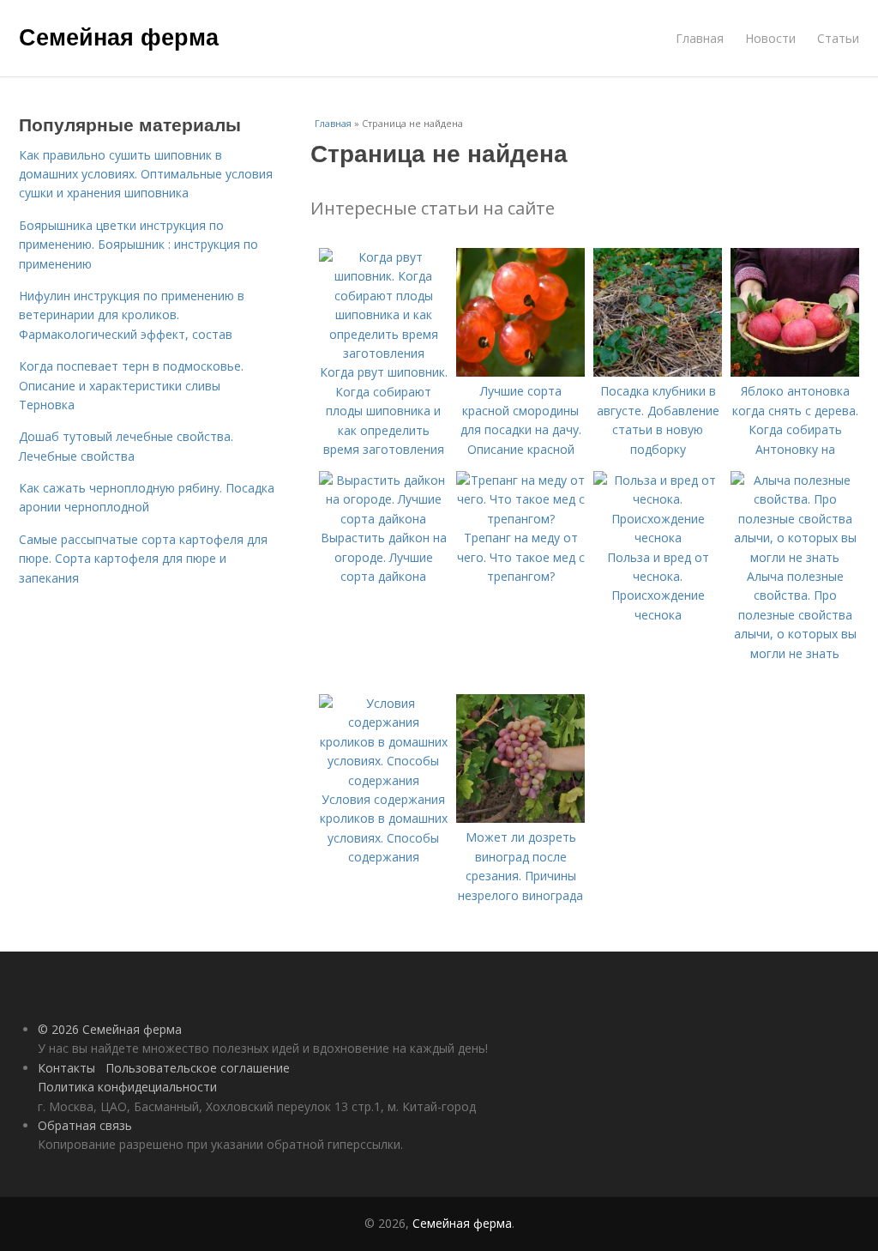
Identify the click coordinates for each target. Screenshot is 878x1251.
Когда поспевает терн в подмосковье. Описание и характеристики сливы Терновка (131, 385)
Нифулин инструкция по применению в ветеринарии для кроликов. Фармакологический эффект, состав (131, 314)
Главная (700, 38)
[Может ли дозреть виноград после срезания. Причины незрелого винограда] (520, 818)
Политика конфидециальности (127, 1087)
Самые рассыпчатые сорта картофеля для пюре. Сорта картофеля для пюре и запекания (143, 558)
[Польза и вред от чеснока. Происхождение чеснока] (657, 537)
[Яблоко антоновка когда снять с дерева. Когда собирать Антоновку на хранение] (795, 372)
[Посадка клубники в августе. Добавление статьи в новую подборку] (657, 372)
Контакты (66, 1068)
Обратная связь (85, 1125)
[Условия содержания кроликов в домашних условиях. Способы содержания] (383, 780)
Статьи (838, 38)
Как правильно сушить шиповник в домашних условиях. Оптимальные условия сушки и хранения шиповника (146, 174)
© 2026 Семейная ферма (110, 1029)
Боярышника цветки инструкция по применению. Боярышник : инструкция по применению (138, 244)
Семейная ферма (119, 36)
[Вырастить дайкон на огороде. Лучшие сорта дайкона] (383, 519)
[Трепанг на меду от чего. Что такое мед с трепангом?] (520, 519)
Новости (770, 38)
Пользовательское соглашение (197, 1068)
